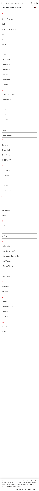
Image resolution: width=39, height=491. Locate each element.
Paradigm (6, 291)
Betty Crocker (7, 19)
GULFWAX (6, 160)
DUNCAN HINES (9, 94)
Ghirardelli (6, 150)
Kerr (3, 226)
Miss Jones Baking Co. (10, 256)
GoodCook (6, 155)
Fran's (4, 125)
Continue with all (32, 489)
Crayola (5, 84)
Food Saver (6, 110)
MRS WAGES (7, 266)
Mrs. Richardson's (9, 251)
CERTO (5, 74)
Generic (5, 145)
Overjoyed (6, 276)
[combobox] (18, 3)
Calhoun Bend (7, 69)
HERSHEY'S (7, 170)
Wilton (4, 327)
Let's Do (5, 236)
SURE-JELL (6, 316)
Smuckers (6, 301)
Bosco (4, 44)
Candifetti (6, 64)
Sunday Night (7, 306)
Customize (32, 485)
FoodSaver (6, 115)
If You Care (6, 190)
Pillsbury (5, 286)
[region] (19, 485)
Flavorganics (7, 135)
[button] (37, 3)
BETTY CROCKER (9, 29)
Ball (3, 24)
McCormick (6, 246)
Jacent (4, 205)
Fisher (4, 130)
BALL (4, 34)
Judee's (5, 215)
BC (3, 39)
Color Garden (7, 79)
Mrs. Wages (6, 261)
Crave (4, 54)
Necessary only (21, 489)
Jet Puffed (6, 210)
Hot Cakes (6, 175)
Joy (3, 200)
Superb (5, 311)
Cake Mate (6, 59)
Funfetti (5, 120)
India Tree (6, 185)
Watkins (5, 332)
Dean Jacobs (7, 99)
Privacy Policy (11, 487)
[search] (32, 3)
